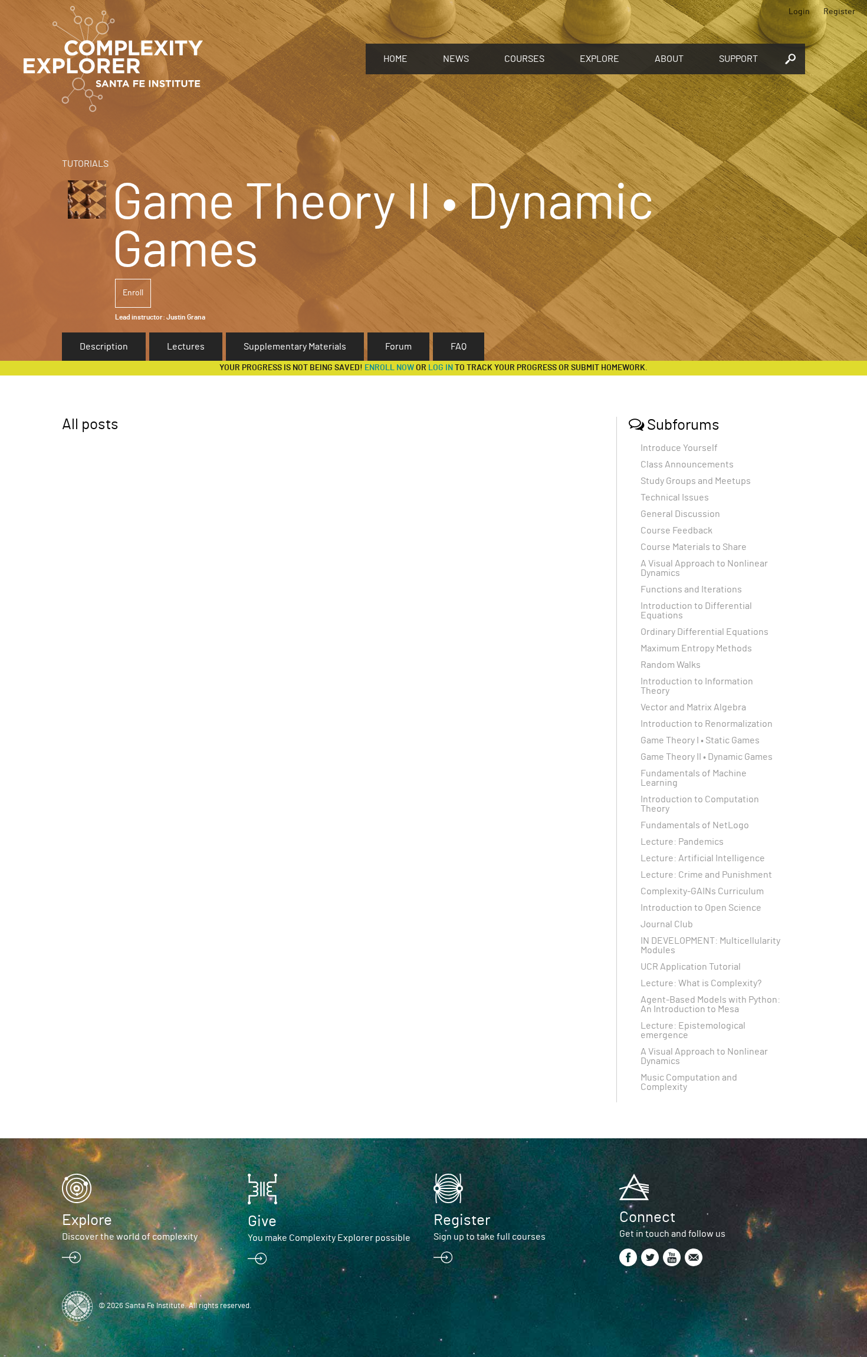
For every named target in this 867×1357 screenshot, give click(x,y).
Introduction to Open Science (701, 908)
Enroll (133, 293)
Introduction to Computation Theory (700, 804)
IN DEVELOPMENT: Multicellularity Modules (710, 945)
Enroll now (389, 368)
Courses (524, 59)
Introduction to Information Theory (697, 686)
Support (738, 59)
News (456, 59)
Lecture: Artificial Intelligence (703, 858)
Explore (599, 59)
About (669, 59)
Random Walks (671, 665)
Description (104, 346)
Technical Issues (675, 497)
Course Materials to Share (694, 547)
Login (799, 12)
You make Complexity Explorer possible (329, 1238)
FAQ (459, 346)
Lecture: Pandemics (682, 842)
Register (839, 12)
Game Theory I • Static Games (700, 740)
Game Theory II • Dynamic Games (707, 757)
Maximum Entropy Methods (696, 648)
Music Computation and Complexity (689, 1082)
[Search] (790, 59)
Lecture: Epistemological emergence (693, 1030)
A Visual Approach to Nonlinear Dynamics (704, 568)
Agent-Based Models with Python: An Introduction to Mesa (710, 1004)
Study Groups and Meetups (696, 481)
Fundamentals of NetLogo (695, 825)
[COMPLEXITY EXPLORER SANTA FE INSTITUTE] (189, 59)
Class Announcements (687, 464)
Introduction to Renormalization (707, 724)
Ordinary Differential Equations (705, 632)
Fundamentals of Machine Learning (694, 778)
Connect (647, 1217)
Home (395, 59)
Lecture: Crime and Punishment (706, 875)
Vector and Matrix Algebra (693, 707)
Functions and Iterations (691, 589)
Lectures (186, 346)
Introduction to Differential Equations (696, 610)
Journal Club (667, 924)
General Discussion (680, 514)
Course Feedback (676, 530)
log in (440, 368)
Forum (398, 346)
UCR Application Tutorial (691, 966)
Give (262, 1221)
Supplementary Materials (295, 346)
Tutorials (85, 164)
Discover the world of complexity (130, 1236)
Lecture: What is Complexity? (701, 983)
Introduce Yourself (679, 448)
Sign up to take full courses (490, 1236)
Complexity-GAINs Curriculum (702, 891)
